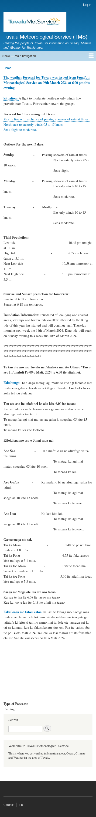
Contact (8, 805)
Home (7, 68)
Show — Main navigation (19, 55)
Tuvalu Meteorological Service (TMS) (45, 36)
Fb (21, 805)
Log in (87, 4)
